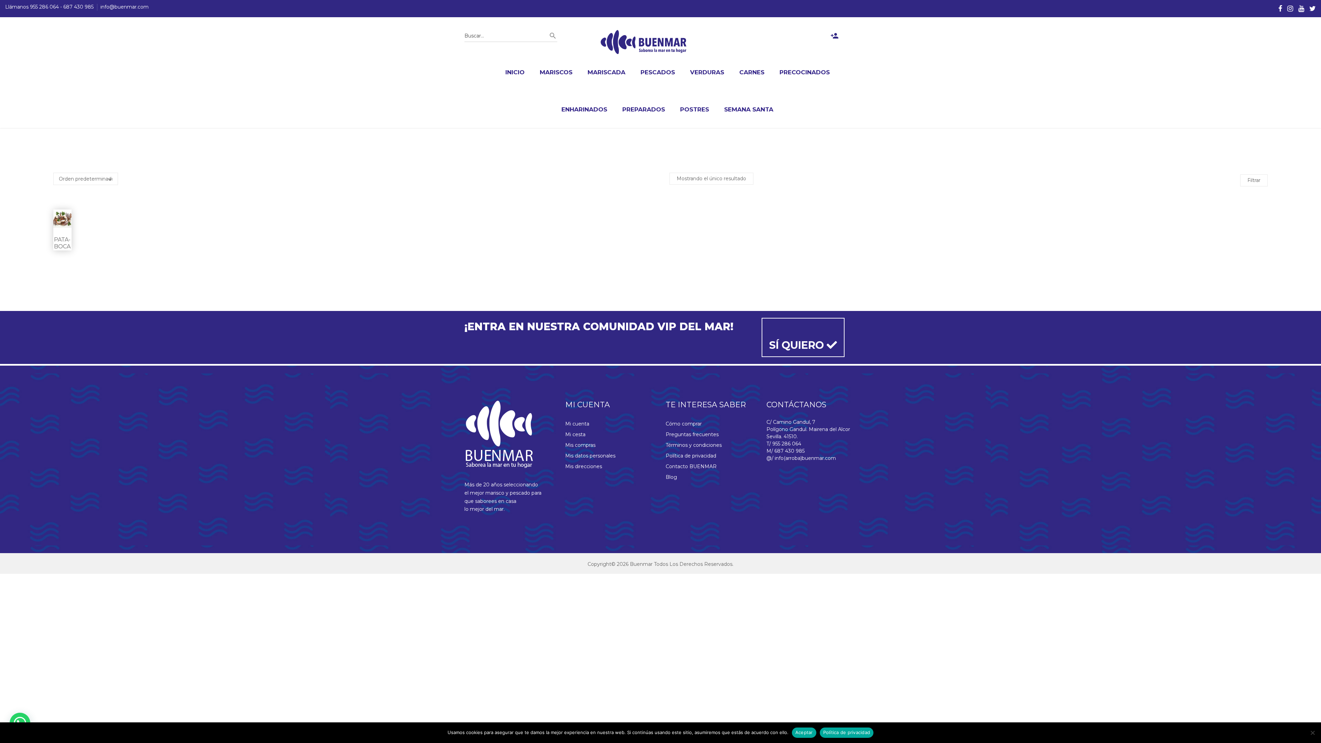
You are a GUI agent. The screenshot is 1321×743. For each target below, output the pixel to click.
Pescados (658, 72)
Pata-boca (62, 243)
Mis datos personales (590, 456)
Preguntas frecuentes (692, 434)
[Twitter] (1312, 8)
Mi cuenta (577, 424)
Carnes (751, 72)
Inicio (515, 72)
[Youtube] (1301, 8)
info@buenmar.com (124, 7)
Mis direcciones (583, 466)
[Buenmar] (644, 42)
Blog (671, 477)
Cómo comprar (684, 424)
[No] (1312, 732)
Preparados (643, 109)
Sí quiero (798, 345)
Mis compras (580, 445)
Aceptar (804, 732)
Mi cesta (575, 434)
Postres (694, 109)
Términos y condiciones (694, 445)
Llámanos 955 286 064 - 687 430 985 (49, 7)
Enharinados (584, 109)
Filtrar (1253, 180)
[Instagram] (1290, 8)
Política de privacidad (691, 456)
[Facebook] (1280, 8)
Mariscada (606, 72)
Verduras (707, 72)
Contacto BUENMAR (691, 466)
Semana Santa (748, 109)
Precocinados (805, 72)
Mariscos (556, 72)
